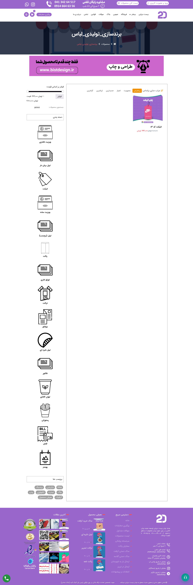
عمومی (115, 14)
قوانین (93, 14)
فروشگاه (124, 14)
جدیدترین (110, 90)
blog (60, 487)
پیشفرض (137, 90)
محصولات (105, 44)
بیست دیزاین (144, 14)
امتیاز (119, 90)
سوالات (101, 14)
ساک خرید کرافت (84, 521)
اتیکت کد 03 (155, 126)
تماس (86, 14)
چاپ (31, 492)
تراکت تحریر (87, 548)
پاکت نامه (88, 561)
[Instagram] (33, 4)
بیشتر (134, 14)
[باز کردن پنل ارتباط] (185, 577)
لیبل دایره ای (86, 534)
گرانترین (90, 90)
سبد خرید (147, 106)
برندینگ (39, 487)
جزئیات (146, 111)
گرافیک (59, 497)
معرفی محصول (45, 497)
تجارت (51, 492)
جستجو (37, 107)
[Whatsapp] (27, 4)
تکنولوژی (40, 492)
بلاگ (108, 14)
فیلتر (60, 96)
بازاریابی (50, 487)
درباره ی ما (77, 14)
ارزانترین (99, 90)
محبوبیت (127, 90)
